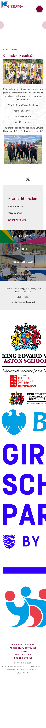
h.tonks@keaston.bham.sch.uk (23, 302)
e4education (23, 673)
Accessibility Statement (23, 648)
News (14, 49)
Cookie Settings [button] (23, 658)
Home (5, 49)
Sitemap (23, 651)
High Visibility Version (23, 645)
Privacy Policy (23, 654)
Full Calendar (16, 206)
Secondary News (17, 220)
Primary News (15, 213)
